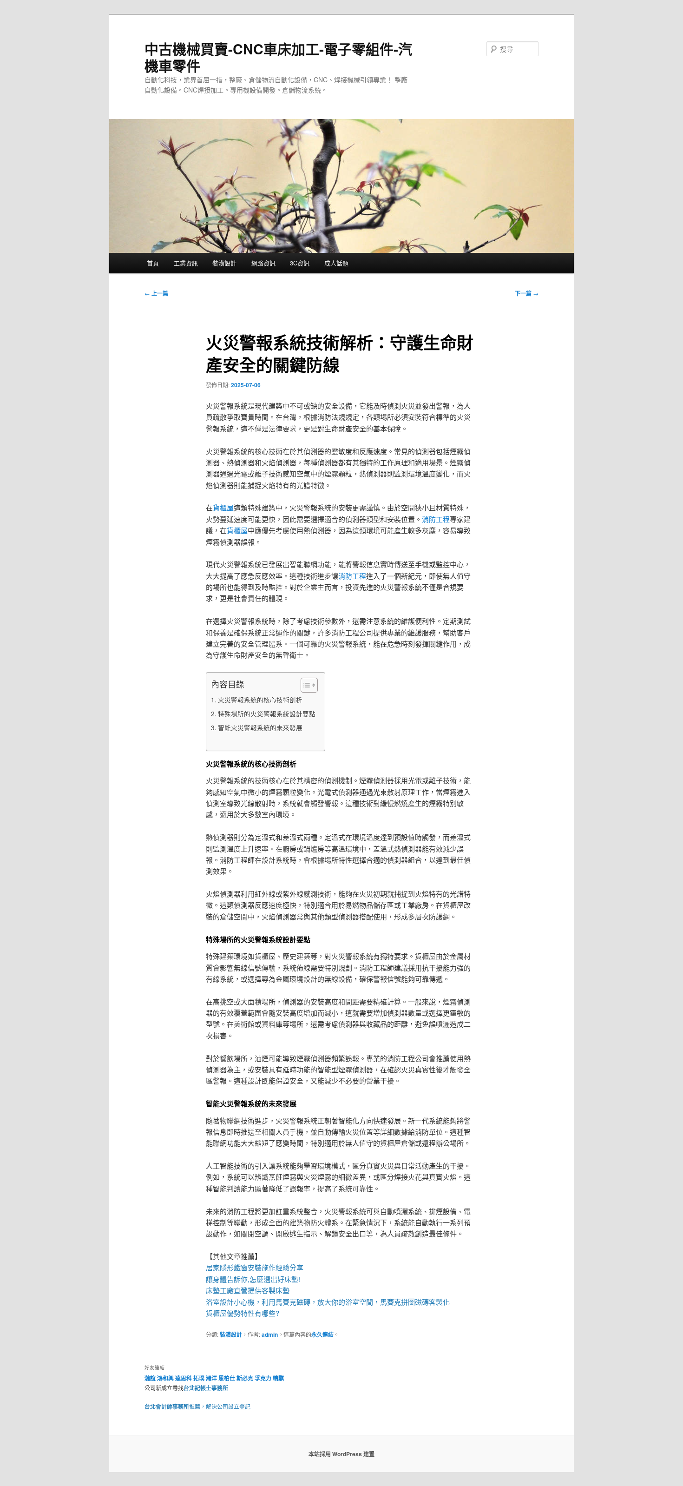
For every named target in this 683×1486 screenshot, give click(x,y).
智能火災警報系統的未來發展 (260, 727)
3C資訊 (299, 262)
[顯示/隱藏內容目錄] (304, 685)
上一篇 (156, 293)
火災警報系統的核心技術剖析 (260, 699)
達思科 (183, 1378)
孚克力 (263, 1378)
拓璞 (198, 1378)
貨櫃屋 (223, 507)
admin (270, 1334)
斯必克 (244, 1378)
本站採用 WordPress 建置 (341, 1454)
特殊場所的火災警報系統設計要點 (266, 713)
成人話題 (336, 262)
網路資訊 (263, 262)
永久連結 (322, 1334)
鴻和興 (165, 1378)
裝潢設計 (224, 262)
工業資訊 (186, 262)
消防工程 (436, 519)
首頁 (153, 262)
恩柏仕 (226, 1378)
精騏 (279, 1378)
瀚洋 (211, 1378)
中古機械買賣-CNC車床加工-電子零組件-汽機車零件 (278, 57)
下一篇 (527, 293)
